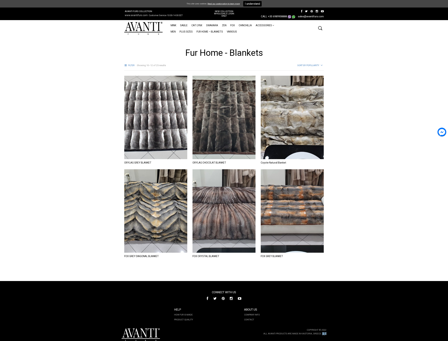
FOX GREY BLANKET (272, 256)
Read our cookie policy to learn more (224, 4)
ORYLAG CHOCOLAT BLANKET (209, 162)
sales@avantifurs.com (311, 16)
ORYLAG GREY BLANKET (137, 162)
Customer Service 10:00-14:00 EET (166, 15)
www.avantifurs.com (136, 15)
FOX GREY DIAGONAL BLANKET (141, 256)
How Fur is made (183, 314)
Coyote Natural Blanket (273, 162)
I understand (252, 3)
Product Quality (183, 319)
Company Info (252, 314)
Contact (249, 319)
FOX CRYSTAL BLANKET (205, 256)
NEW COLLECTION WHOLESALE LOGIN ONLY (224, 13)
